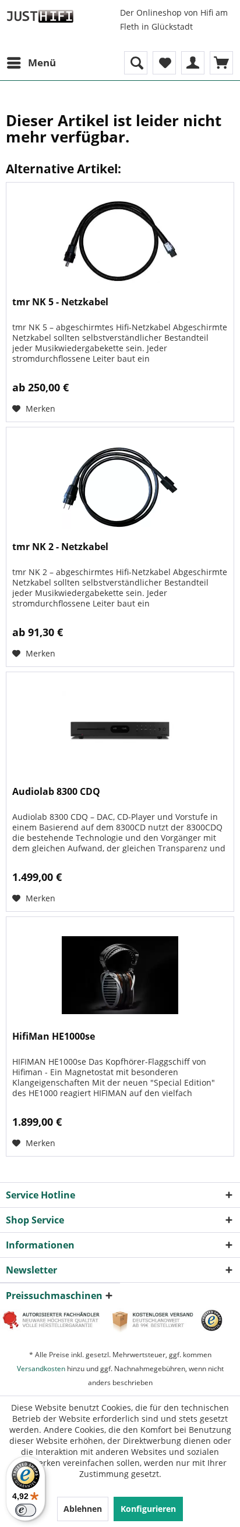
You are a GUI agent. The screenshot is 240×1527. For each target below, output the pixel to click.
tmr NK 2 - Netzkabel (60, 547)
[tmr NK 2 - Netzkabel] (120, 485)
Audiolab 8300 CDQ (56, 792)
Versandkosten (41, 1368)
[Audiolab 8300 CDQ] (120, 730)
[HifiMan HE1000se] (120, 975)
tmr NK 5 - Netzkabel (60, 302)
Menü (42, 62)
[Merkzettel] (164, 62)
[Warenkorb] (221, 62)
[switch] (25, 1510)
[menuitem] (31, 62)
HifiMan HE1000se (53, 1036)
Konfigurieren (148, 1508)
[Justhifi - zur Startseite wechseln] (40, 16)
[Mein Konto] (192, 62)
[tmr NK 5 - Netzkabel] (120, 240)
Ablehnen (82, 1508)
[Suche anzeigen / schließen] (135, 62)
